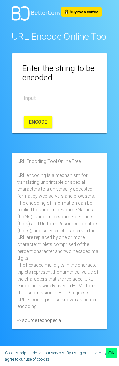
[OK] (111, 353)
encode (38, 122)
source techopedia (41, 320)
